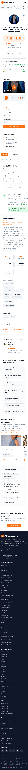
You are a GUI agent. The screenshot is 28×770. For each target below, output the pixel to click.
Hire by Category (5, 605)
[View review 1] (20, 339)
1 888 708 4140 (7, 551)
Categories (9, 7)
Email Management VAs (7, 595)
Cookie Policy (4, 708)
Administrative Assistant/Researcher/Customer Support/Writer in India (12, 497)
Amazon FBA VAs (5, 568)
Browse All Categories (7, 602)
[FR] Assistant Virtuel (12, 763)
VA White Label (5, 615)
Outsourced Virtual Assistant (11, 473)
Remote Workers (8, 479)
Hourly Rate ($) (7, 112)
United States (4, 686)
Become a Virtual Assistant (8, 644)
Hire (6, 154)
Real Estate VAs (5, 570)
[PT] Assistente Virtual (24, 763)
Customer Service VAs (7, 575)
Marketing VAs (4, 585)
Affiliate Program (5, 630)
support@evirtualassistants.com (11, 549)
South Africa (4, 679)
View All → (24, 420)
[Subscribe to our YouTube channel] (17, 750)
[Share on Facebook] (15, 53)
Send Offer (15, 126)
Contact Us (4, 632)
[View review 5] (24, 339)
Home (2, 7)
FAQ (2, 627)
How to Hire (4, 620)
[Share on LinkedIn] (8, 53)
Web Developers (5, 723)
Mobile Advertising (9, 305)
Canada (3, 691)
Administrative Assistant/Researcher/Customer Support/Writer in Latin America (12, 491)
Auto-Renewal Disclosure (7, 713)
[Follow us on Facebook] (2, 750)
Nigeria (3, 674)
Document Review (16, 298)
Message (15, 154)
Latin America (4, 656)
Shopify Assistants (6, 743)
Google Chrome (9, 283)
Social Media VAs (5, 583)
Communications (9, 290)
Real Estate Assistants (6, 741)
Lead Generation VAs (6, 580)
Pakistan (3, 676)
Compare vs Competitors (10, 502)
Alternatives (4, 610)
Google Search (8, 301)
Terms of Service (5, 703)
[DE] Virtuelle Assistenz (18, 763)
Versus (3, 612)
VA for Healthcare (7, 331)
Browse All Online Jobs (7, 642)
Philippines (4, 654)
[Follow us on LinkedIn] (10, 750)
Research (17, 294)
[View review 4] (23, 339)
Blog (2, 622)
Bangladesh (4, 669)
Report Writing (8, 294)
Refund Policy (4, 711)
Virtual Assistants (5, 721)
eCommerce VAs (5, 573)
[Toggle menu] (25, 2)
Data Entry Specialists (6, 738)
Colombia (3, 664)
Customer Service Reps (7, 731)
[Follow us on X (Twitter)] (6, 750)
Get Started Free (14, 525)
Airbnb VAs (4, 590)
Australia (3, 693)
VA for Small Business (18, 329)
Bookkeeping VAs (5, 578)
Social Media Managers (7, 728)
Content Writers (5, 736)
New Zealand (4, 696)
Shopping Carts (8, 287)
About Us (3, 625)
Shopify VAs (4, 565)
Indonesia (3, 671)
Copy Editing (20, 290)
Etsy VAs (3, 592)
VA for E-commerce (16, 328)
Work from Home (5, 607)
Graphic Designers (6, 726)
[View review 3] (22, 339)
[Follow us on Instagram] (13, 750)
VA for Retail (9, 329)
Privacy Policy (4, 706)
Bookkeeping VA (8, 476)
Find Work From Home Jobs (8, 640)
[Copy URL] (19, 53)
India (2, 659)
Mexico (3, 661)
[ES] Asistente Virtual (6, 763)
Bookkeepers (4, 733)
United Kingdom (5, 688)
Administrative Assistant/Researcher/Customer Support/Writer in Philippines (12, 484)
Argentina (3, 666)
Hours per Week (7, 119)
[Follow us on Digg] (21, 750)
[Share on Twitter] (12, 53)
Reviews (7, 298)
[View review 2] (21, 339)
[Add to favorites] (23, 15)
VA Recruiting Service (6, 617)
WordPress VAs (5, 587)
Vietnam (3, 681)
